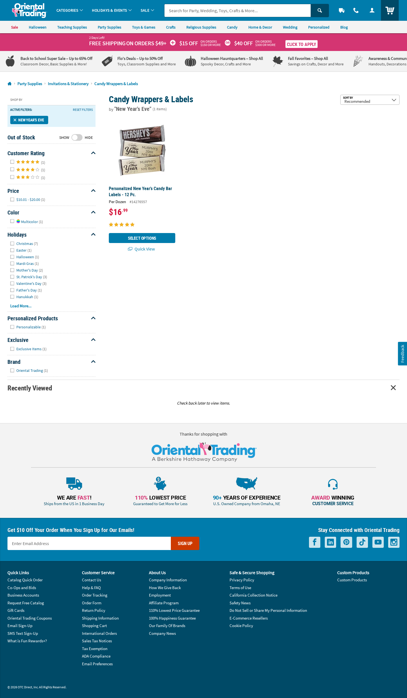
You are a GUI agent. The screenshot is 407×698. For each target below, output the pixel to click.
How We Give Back (165, 587)
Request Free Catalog (25, 602)
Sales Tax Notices (97, 640)
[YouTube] (378, 542)
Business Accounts (23, 595)
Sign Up (185, 543)
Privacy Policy (242, 579)
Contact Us (91, 579)
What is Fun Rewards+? (27, 640)
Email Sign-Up (19, 625)
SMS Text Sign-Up (22, 633)
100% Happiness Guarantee (172, 618)
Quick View (144, 249)
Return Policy (93, 610)
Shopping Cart (94, 625)
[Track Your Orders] (341, 10)
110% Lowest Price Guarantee (174, 610)
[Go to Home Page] (9, 83)
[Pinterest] (346, 542)
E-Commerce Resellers (249, 618)
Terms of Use (240, 587)
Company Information (168, 579)
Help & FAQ (91, 587)
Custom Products (352, 579)
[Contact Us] (356, 10)
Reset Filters (83, 109)
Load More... (21, 305)
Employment (160, 595)
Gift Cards (15, 610)
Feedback (402, 353)
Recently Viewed (29, 387)
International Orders (99, 633)
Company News (162, 633)
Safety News (240, 602)
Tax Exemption (94, 648)
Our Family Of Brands (167, 625)
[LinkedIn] (330, 542)
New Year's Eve (31, 119)
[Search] (320, 10)
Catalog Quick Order (25, 579)
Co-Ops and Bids (21, 587)
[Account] (372, 10)
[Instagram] (394, 542)
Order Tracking (94, 595)
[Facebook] (314, 542)
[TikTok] (362, 542)
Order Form (91, 602)
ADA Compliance (96, 656)
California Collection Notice (253, 595)
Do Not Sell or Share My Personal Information (268, 610)
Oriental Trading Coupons (29, 618)
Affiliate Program (164, 602)
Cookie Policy (241, 625)
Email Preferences (97, 663)
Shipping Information (100, 618)
